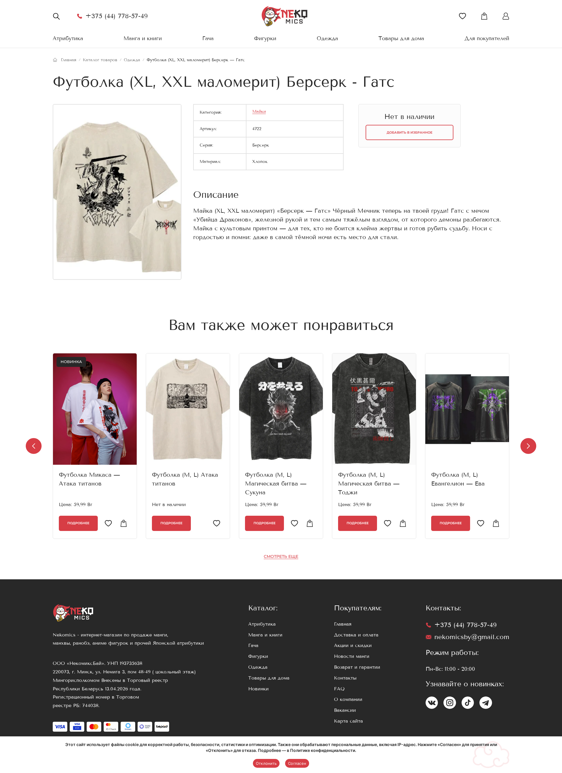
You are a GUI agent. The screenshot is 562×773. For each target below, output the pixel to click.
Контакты (345, 678)
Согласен (297, 763)
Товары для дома (401, 38)
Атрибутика (68, 38)
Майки (259, 111)
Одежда (327, 38)
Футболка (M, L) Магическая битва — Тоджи (369, 483)
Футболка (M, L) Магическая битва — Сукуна (275, 483)
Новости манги (351, 656)
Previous (34, 446)
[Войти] (462, 16)
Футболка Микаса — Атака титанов (89, 479)
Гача (208, 38)
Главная (343, 624)
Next (528, 446)
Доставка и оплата (356, 635)
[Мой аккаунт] (505, 16)
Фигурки (265, 38)
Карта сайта (348, 721)
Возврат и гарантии (357, 667)
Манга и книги (143, 38)
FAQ (339, 689)
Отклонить (266, 763)
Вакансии (345, 710)
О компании (348, 699)
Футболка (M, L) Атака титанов (185, 479)
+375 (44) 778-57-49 (116, 16)
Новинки (258, 689)
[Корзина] (484, 16)
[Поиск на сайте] (56, 16)
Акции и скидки (353, 645)
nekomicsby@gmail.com (471, 637)
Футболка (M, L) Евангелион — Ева (458, 479)
